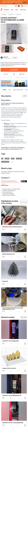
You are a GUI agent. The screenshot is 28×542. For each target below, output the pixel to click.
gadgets (7, 158)
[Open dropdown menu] (26, 18)
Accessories (18, 14)
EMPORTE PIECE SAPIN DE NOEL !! (12, 226)
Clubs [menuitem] (16, 9)
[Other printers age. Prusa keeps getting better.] (14, 83)
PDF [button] (25, 96)
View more (23, 202)
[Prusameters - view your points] (19, 6)
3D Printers (11, 14)
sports (12, 158)
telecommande (5, 161)
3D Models (4, 14)
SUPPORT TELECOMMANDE (10, 341)
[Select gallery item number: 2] (14, 305)
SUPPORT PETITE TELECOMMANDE (12, 422)
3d (2, 158)
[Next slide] (26, 48)
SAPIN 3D (5, 281)
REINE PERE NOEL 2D (8, 254)
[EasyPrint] (16, 6)
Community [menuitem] (23, 9)
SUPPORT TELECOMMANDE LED (11, 395)
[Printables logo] (1, 9)
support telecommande (9, 368)
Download (15, 69)
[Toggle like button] (3, 229)
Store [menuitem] (12, 9)
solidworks (19, 158)
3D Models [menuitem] (6, 9)
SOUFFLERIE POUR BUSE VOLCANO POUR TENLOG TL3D (12, 308)
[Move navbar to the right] (26, 10)
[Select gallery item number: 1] (12, 278)
